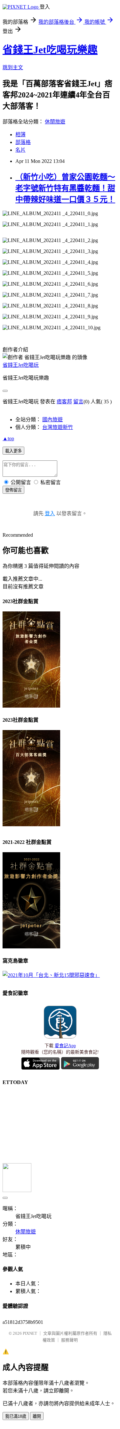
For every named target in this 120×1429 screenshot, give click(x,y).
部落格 (23, 142)
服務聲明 (69, 1340)
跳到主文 (13, 67)
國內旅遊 (52, 419)
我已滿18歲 (15, 1416)
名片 (20, 150)
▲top (8, 438)
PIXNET (30, 1333)
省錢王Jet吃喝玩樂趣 (50, 49)
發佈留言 (13, 490)
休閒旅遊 (55, 121)
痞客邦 (64, 401)
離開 (37, 1416)
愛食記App (65, 1045)
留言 (78, 401)
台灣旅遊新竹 (57, 427)
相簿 (20, 134)
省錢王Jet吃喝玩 (21, 365)
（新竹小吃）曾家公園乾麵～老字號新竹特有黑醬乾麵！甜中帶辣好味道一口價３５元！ (65, 188)
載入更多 (13, 451)
